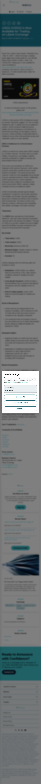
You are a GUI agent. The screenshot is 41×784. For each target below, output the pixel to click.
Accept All (20, 397)
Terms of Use (23, 382)
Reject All (20, 409)
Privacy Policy (11, 382)
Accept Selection (20, 403)
